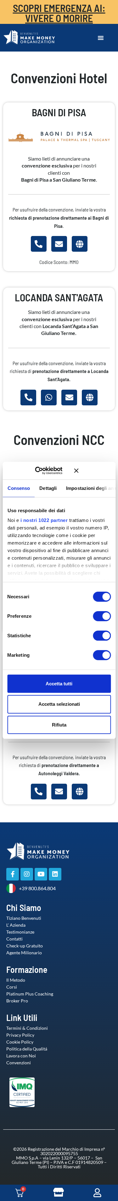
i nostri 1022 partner (44, 520)
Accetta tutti (59, 683)
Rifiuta (59, 724)
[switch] (95, 616)
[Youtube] (41, 874)
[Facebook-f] (12, 874)
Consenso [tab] (18, 488)
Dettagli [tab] (48, 488)
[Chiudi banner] (92, 471)
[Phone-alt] (39, 244)
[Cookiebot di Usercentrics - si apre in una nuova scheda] (43, 471)
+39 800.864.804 (37, 888)
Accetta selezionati (59, 704)
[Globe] (79, 244)
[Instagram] (26, 874)
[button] (100, 37)
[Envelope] (59, 244)
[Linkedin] (55, 874)
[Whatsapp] (49, 397)
